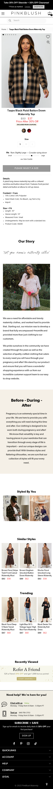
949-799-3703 (24, 713)
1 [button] (3, 34)
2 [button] (5, 34)
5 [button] (11, 34)
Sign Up (26, 736)
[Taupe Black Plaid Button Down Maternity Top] (24, 131)
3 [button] (7, 34)
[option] (26, 70)
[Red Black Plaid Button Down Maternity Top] (29, 131)
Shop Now (38, 7)
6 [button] (13, 34)
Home (3, 29)
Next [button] (48, 70)
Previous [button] (4, 70)
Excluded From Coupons (26, 124)
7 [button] (15, 34)
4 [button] (9, 34)
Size (27, 139)
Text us (13, 712)
